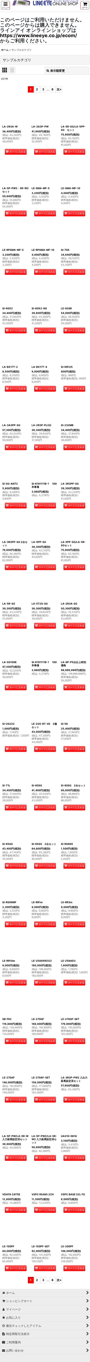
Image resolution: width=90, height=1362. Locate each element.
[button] (5, 5)
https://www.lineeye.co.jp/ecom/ (38, 35)
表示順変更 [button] (57, 70)
